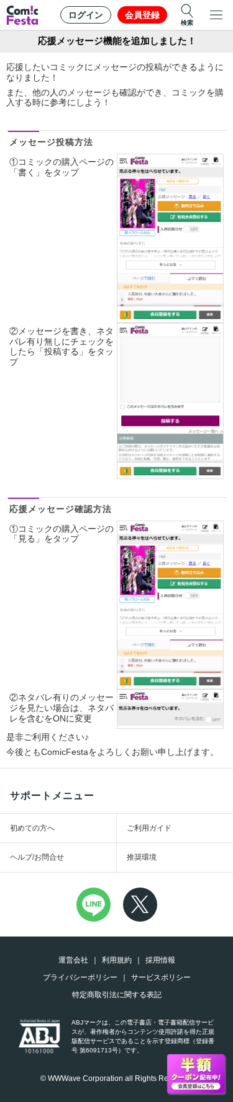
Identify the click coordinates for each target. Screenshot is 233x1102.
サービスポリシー (161, 977)
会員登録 (142, 15)
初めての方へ (32, 828)
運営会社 (73, 960)
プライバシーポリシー (80, 977)
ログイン (85, 15)
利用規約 (117, 960)
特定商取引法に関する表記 (117, 994)
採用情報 (160, 960)
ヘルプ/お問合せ (37, 857)
